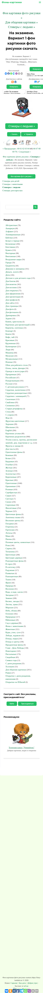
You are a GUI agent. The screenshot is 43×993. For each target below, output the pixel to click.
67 (37, 148)
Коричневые (11, 477)
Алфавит (9, 231)
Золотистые (11, 474)
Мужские (10, 356)
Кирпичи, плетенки (14, 328)
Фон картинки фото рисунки (16, 157)
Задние (9, 318)
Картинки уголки (13, 433)
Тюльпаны (10, 551)
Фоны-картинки (12, 2)
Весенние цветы (13, 520)
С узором (10, 415)
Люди (8, 349)
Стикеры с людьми (11, 187)
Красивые (10, 340)
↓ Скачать (13, 134)
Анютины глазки (13, 517)
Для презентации (13, 297)
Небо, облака (11, 610)
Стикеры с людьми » (21, 27)
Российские (11, 377)
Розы (8, 545)
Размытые (10, 573)
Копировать (14, 87)
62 (23, 148)
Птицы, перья (12, 638)
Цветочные (10, 555)
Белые (8, 458)
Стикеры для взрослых (12, 190)
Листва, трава (12, 604)
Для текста (10, 449)
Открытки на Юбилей (15, 682)
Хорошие (10, 424)
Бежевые (9, 455)
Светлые (9, 499)
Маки (8, 536)
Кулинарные (11, 346)
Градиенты (10, 266)
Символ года (11, 660)
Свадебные (10, 657)
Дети (8, 275)
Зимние (9, 598)
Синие (8, 502)
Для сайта (10, 303)
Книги (8, 334)
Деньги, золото (12, 272)
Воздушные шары (13, 259)
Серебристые (11, 492)
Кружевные (11, 343)
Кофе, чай (10, 337)
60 (18, 148)
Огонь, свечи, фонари (15, 368)
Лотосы (9, 533)
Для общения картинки (16, 670)
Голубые (9, 464)
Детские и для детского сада (18, 278)
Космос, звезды (12, 601)
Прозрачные (11, 374)
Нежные (9, 362)
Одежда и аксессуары (15, 371)
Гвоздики (10, 523)
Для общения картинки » (21, 22)
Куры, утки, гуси (13, 632)
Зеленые (9, 471)
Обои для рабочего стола (17, 365)
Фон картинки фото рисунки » (21, 176)
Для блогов (10, 281)
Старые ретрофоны (14, 408)
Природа (9, 586)
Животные (10, 629)
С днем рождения (13, 663)
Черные (9, 511)
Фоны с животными (14, 626)
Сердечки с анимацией (16, 396)
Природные (11, 617)
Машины (10, 353)
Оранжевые (11, 486)
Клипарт (9, 331)
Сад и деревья (12, 623)
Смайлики (10, 402)
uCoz (26, 986)
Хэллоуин (10, 666)
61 (21, 148)
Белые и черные (13, 241)
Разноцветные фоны (15, 561)
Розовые (9, 489)
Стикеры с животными (12, 184)
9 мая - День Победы (15, 648)
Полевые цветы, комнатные (18, 542)
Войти (12, 704)
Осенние (9, 614)
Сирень (9, 548)
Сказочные (10, 399)
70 (16, 152)
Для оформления (13, 293)
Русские (9, 384)
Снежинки (10, 405)
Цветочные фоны (13, 514)
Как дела (22, 983)
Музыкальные (12, 359)
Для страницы (12, 306)
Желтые (9, 468)
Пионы (9, 539)
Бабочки (9, 238)
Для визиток (11, 284)
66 (34, 148)
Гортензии (10, 530)
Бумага (9, 250)
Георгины (10, 527)
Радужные (10, 570)
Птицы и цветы (12, 642)
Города (8, 262)
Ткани (8, 579)
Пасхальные (11, 654)
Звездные (10, 595)
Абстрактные (11, 225)
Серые (8, 495)
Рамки (8, 673)
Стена (8, 412)
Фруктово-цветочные (15, 421)
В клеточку (10, 567)
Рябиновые (10, 620)
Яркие (8, 583)
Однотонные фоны (14, 452)
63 (26, 148)
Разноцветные (12, 576)
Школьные (10, 427)
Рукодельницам (12, 380)
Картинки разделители (16, 436)
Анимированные (13, 234)
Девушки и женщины (15, 269)
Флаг (8, 418)
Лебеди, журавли (13, 635)
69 (13, 152)
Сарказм (14, 983)
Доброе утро (32, 983)
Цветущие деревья (14, 558)
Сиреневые (10, 505)
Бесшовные (11, 244)
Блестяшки (10, 247)
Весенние (10, 589)
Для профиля (11, 300)
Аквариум (10, 228)
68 (39, 148)
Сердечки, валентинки (16, 390)
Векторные (10, 253)
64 (28, 148)
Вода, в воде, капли (14, 592)
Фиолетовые (11, 508)
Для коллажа (11, 287)
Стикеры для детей (10, 181)
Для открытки (12, 290)
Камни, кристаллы (14, 321)
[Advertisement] (21, 876)
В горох (9, 564)
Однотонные (11, 483)
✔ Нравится (28, 134)
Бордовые (10, 461)
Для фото (10, 309)
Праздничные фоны (14, 645)
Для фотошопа (12, 312)
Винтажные (11, 256)
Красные (9, 480)
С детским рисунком (15, 387)
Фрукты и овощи (13, 446)
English (9, 430)
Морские (9, 607)
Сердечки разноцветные (16, 393)
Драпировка (11, 315)
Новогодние (11, 651)
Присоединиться (27, 704)
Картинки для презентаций (18, 325)
